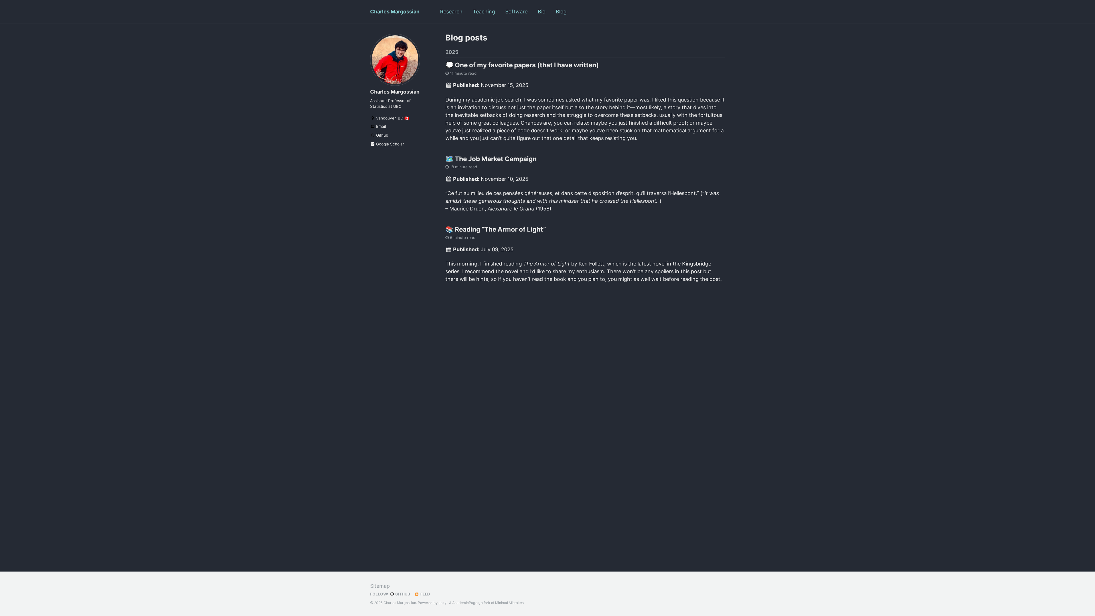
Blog (561, 12)
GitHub (402, 594)
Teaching (484, 12)
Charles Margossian (394, 12)
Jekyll (443, 603)
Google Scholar (389, 144)
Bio (542, 12)
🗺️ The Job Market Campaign (491, 159)
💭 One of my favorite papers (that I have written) (522, 65)
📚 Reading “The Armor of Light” (495, 229)
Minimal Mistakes (509, 603)
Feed (424, 594)
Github (381, 135)
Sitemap (380, 586)
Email (380, 126)
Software (516, 12)
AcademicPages (465, 603)
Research (451, 12)
